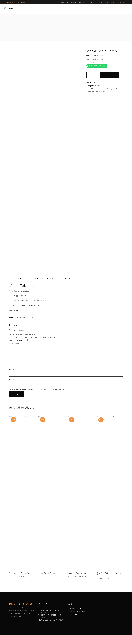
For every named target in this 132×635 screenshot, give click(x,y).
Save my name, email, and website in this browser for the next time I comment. (39, 389)
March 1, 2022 (42, 613)
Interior (97, 86)
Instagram (29, 305)
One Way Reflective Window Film (109, 574)
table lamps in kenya (99, 92)
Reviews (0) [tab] (67, 279)
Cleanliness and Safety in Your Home (50, 621)
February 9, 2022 (43, 608)
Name (11, 369)
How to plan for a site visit (49, 610)
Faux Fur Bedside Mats (78, 573)
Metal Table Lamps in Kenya (101, 89)
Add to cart (109, 75)
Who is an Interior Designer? (49, 615)
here (19, 310)
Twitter (39, 305)
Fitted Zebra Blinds (46, 573)
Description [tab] (18, 279)
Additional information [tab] (42, 279)
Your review (14, 343)
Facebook (21, 305)
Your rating (13, 340)
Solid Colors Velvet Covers (21, 573)
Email (11, 379)
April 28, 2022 (42, 618)
